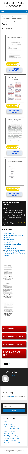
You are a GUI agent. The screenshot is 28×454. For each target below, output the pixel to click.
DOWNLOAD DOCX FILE (12, 353)
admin (13, 375)
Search (14, 410)
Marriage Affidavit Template (11, 429)
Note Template (8, 433)
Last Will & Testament (10, 248)
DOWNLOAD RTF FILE (13, 328)
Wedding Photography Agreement (14, 252)
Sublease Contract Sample (11, 438)
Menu (2, 11)
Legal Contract (8, 424)
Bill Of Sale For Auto (9, 431)
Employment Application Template (14, 250)
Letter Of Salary (9, 239)
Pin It (10, 364)
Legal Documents (13, 451)
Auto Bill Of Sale (9, 233)
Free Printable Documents (14, 4)
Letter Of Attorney (9, 426)
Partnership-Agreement (11, 241)
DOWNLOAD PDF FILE (13, 336)
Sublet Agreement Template (12, 436)
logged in (11, 396)
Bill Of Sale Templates (10, 422)
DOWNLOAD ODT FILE (13, 344)
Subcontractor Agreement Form (13, 443)
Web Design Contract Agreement (14, 243)
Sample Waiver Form (10, 440)
